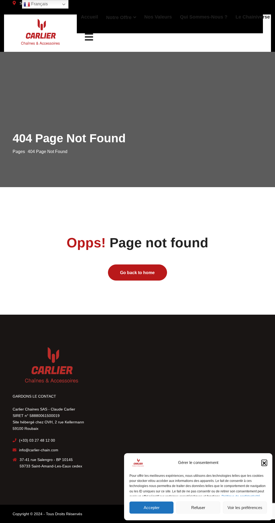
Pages (19, 151)
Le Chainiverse (253, 17)
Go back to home (137, 272)
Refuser (198, 507)
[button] (264, 462)
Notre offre (119, 17)
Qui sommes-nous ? (203, 17)
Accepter (152, 507)
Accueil (89, 17)
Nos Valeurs (158, 17)
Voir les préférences (244, 507)
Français (39, 4)
